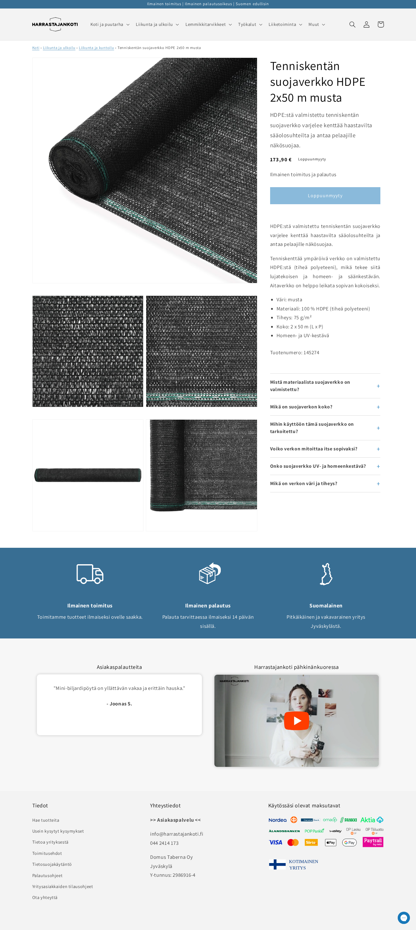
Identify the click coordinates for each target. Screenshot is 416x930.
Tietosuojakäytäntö (52, 864)
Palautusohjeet (47, 875)
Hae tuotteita (45, 820)
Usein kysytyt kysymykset (58, 831)
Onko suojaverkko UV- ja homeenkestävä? (318, 466)
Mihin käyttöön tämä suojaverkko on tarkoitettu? (312, 428)
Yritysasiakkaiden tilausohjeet (62, 886)
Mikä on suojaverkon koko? (301, 407)
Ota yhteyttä (45, 897)
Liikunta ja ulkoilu (59, 47)
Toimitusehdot (47, 853)
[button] (109, 24)
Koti (36, 47)
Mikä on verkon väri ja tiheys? (303, 483)
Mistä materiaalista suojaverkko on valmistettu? (310, 386)
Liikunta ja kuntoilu (96, 47)
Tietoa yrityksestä (50, 842)
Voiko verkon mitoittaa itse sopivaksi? (314, 449)
